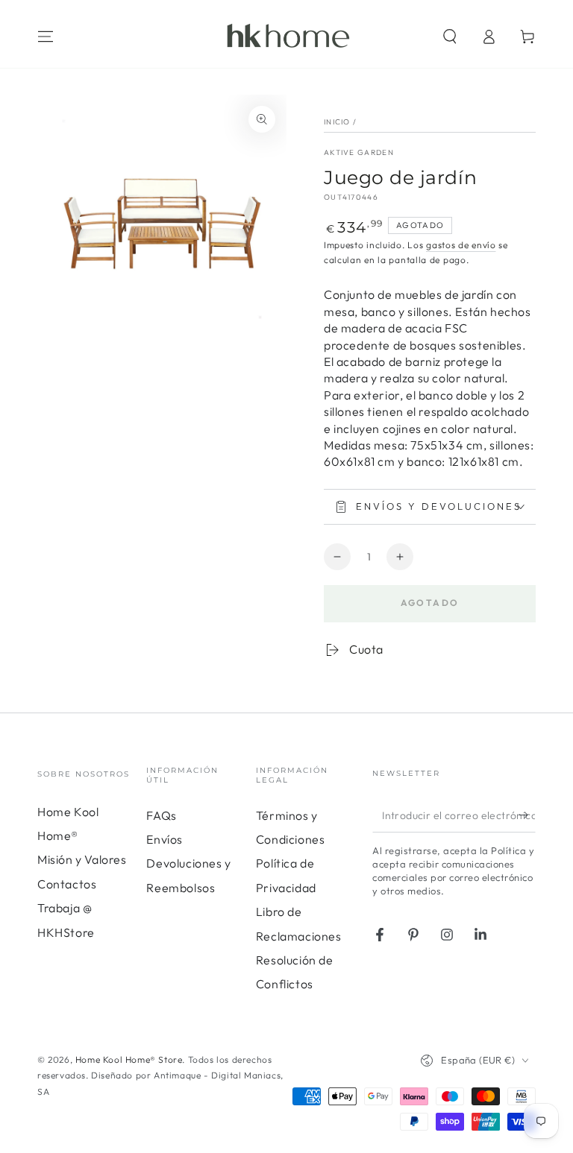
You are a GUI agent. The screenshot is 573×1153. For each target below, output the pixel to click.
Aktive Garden (359, 152)
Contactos (66, 883)
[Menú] (45, 36)
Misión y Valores (82, 859)
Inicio (337, 122)
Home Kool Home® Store (129, 1059)
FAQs (161, 815)
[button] (449, 36)
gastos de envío (461, 244)
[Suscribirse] (527, 815)
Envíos (164, 839)
